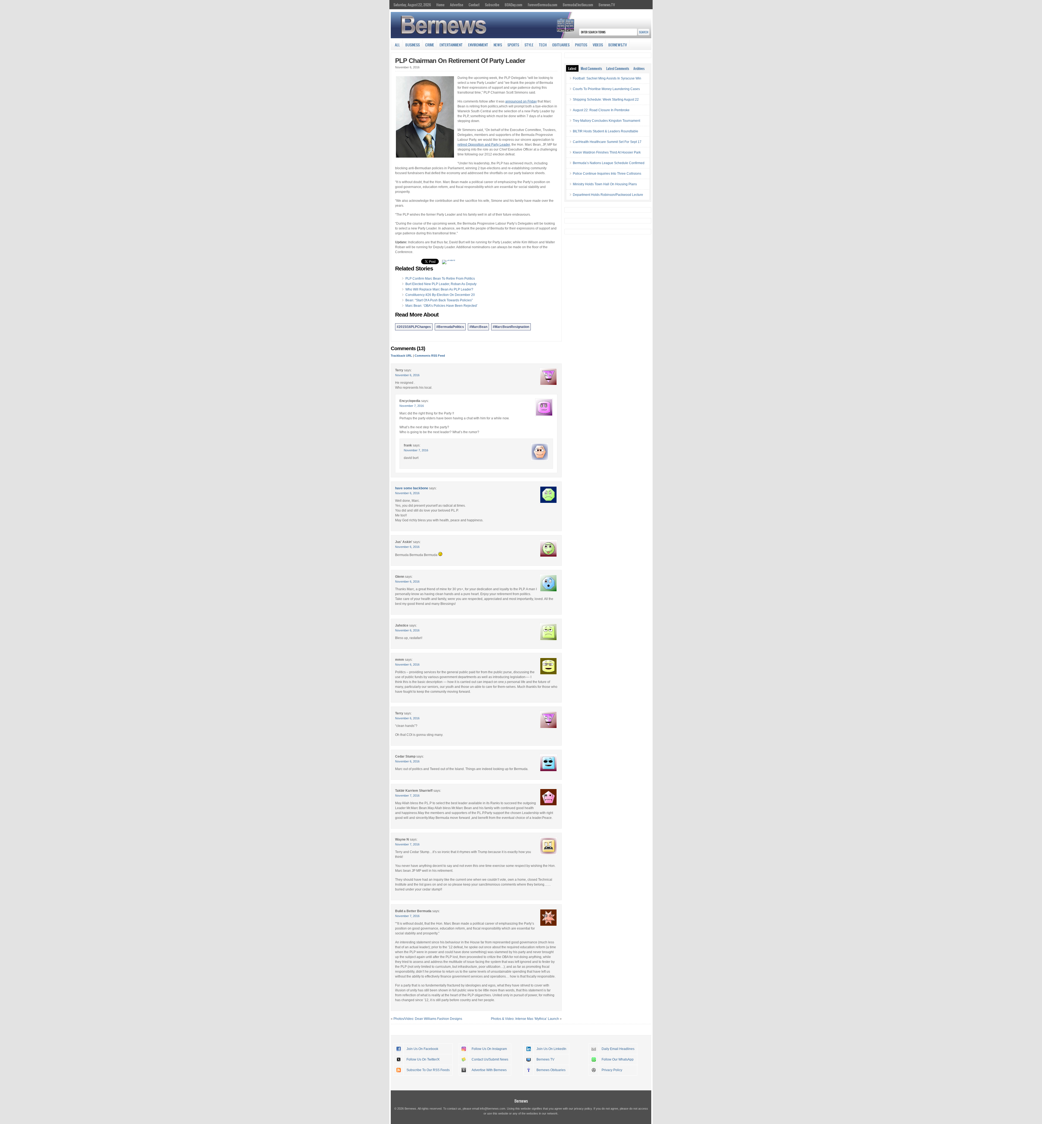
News (498, 44)
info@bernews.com (492, 1108)
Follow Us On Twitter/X (423, 1059)
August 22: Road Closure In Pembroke (601, 110)
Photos (581, 44)
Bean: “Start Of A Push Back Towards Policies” (439, 300)
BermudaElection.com (578, 4)
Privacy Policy (612, 1070)
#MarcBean (478, 327)
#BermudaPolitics (450, 327)
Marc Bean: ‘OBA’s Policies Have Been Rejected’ (441, 306)
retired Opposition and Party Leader (484, 144)
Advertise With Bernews (489, 1070)
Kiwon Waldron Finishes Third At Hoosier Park (607, 152)
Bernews (521, 1101)
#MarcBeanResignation (511, 327)
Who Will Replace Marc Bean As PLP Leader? (439, 289)
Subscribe (492, 4)
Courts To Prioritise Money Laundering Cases (606, 89)
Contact (474, 4)
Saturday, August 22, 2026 (412, 4)
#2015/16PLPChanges (414, 327)
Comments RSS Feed (430, 355)
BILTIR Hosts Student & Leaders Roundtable (605, 131)
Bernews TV (545, 1059)
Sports (513, 44)
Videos (598, 44)
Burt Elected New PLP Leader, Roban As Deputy (440, 284)
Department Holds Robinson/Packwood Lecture (608, 195)
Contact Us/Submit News (490, 1059)
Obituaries (561, 44)
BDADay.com (513, 4)
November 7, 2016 (411, 405)
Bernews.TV (607, 4)
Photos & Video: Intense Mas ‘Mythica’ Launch (525, 1019)
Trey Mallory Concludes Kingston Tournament (606, 121)
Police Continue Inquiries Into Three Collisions (607, 173)
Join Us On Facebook (422, 1049)
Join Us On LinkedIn (551, 1049)
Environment (478, 44)
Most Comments (591, 68)
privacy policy (583, 1108)
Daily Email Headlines (618, 1049)
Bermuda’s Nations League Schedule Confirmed (608, 163)
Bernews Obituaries (551, 1070)
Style (529, 44)
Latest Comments (617, 68)
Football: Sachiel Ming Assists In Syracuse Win (607, 78)
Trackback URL (401, 355)
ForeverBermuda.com (542, 4)
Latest (572, 68)
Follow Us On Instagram (489, 1049)
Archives (638, 68)
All (397, 44)
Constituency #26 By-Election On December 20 (440, 295)
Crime (429, 44)
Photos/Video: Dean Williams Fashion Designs (427, 1019)
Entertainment (451, 44)
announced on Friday (521, 101)
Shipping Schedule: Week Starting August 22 (606, 99)
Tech (543, 44)
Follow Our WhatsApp (618, 1059)
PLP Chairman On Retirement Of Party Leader (460, 60)
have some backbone (411, 488)
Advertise (456, 4)
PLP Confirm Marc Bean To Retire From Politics (440, 278)
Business (412, 44)
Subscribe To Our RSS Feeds (428, 1070)
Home (440, 4)
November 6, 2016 (407, 375)
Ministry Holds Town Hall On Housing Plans (605, 184)
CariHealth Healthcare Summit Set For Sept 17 (607, 142)
